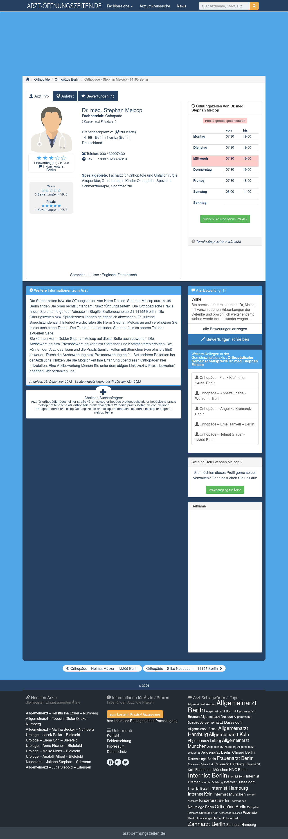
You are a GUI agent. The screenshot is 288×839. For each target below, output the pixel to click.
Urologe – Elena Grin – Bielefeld (52, 740)
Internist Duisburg (212, 782)
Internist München (230, 794)
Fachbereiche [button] (118, 6)
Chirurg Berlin (243, 752)
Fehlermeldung (119, 740)
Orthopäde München (230, 812)
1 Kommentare (53, 166)
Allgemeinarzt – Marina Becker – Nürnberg (60, 729)
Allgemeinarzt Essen (202, 728)
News (181, 6)
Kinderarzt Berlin (214, 800)
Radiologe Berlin (209, 818)
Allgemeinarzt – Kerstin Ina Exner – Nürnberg (62, 713)
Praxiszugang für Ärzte (225, 490)
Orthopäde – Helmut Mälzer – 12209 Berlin (104, 668)
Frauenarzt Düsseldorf (200, 764)
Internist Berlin (207, 775)
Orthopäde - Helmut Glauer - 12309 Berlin (220, 437)
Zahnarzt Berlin (206, 824)
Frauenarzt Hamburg (229, 764)
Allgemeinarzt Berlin (222, 706)
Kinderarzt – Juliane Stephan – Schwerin (58, 761)
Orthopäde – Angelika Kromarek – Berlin (224, 411)
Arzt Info (41, 96)
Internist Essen (198, 788)
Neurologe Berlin (201, 806)
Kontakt (113, 735)
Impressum (115, 746)
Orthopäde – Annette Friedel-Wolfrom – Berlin (220, 395)
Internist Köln (200, 794)
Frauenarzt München (211, 769)
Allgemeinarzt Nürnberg (221, 746)
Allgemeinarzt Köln (229, 734)
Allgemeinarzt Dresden (216, 716)
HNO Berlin (238, 769)
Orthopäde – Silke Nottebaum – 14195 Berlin (182, 668)
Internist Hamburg (229, 787)
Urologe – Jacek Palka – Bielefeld (53, 734)
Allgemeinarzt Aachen (202, 704)
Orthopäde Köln (208, 812)
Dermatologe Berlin (202, 758)
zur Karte (127, 131)
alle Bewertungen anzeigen (225, 328)
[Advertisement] (144, 43)
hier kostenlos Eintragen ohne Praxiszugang (142, 720)
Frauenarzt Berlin (235, 757)
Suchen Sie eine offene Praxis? (225, 219)
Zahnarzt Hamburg (241, 824)
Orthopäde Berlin (67, 79)
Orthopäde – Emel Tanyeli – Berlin (226, 424)
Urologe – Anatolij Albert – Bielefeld (54, 756)
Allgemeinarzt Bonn (219, 711)
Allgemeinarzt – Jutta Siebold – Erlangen (58, 767)
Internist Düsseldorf (239, 781)
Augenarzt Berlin (216, 752)
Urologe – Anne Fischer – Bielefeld (54, 745)
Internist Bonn (236, 776)
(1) (100, 96)
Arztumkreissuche (155, 6)
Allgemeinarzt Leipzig (204, 740)
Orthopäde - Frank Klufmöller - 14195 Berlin (221, 380)
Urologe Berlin (231, 818)
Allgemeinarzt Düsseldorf (221, 722)
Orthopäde (42, 79)
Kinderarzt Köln (238, 801)
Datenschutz (117, 751)
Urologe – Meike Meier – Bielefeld (53, 750)
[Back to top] (277, 830)
